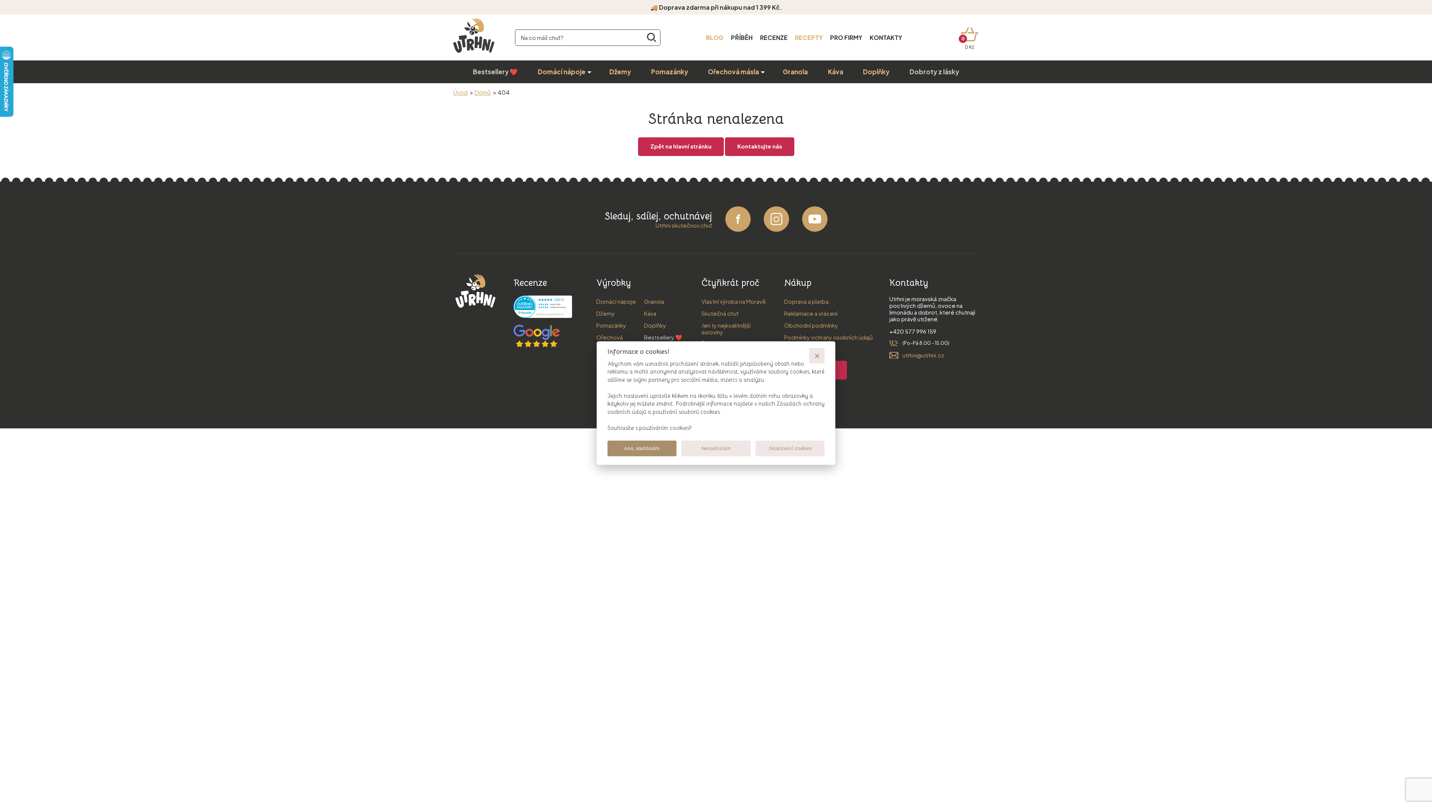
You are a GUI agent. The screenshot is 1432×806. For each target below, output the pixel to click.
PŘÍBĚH (742, 37)
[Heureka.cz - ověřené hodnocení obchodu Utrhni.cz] (543, 315)
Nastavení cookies (790, 448)
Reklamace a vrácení (811, 313)
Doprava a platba (806, 301)
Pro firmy (846, 37)
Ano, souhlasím (642, 448)
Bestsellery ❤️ (495, 72)
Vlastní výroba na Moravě (733, 301)
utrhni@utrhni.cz (923, 355)
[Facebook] (738, 229)
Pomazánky (669, 72)
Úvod (460, 92)
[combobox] (587, 37)
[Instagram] (776, 229)
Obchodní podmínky (811, 325)
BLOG (714, 37)
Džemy (620, 72)
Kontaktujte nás (759, 146)
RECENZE (774, 37)
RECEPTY (809, 37)
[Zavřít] (817, 355)
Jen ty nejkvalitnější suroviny (726, 328)
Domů (482, 92)
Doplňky (876, 72)
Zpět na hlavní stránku (681, 146)
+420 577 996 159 (912, 331)
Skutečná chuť (720, 313)
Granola (795, 72)
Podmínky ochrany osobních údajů (828, 337)
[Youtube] (815, 229)
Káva (835, 72)
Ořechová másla (733, 72)
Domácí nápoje (561, 72)
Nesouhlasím (716, 448)
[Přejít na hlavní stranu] (473, 53)
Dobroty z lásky (934, 72)
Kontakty (886, 37)
